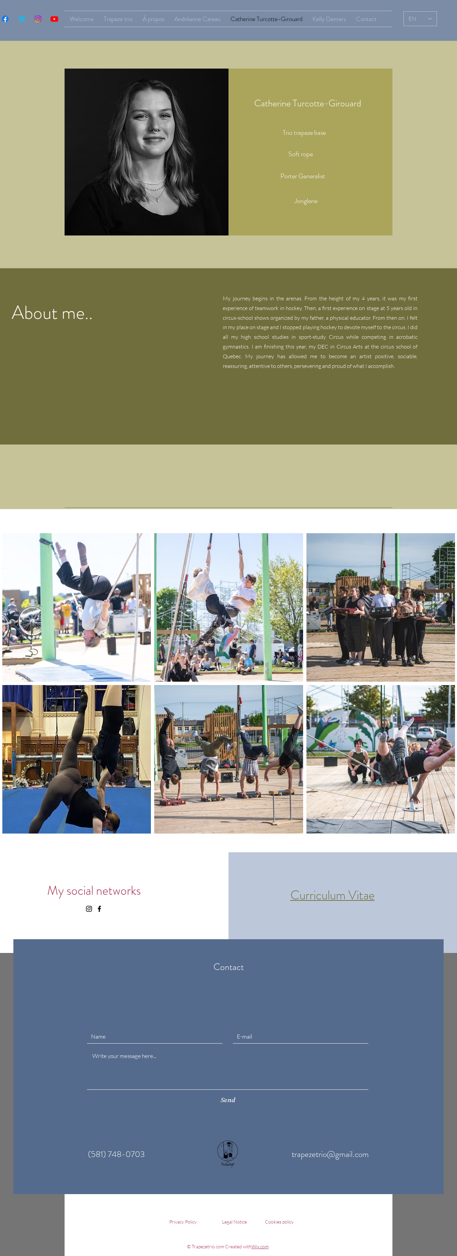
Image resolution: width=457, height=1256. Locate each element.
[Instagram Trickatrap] (37, 18)
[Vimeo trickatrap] (21, 18)
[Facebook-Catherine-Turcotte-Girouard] (99, 909)
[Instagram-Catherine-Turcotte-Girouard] (89, 909)
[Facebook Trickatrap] (5, 18)
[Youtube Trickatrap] (54, 18)
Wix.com (260, 1246)
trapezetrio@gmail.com (330, 1154)
